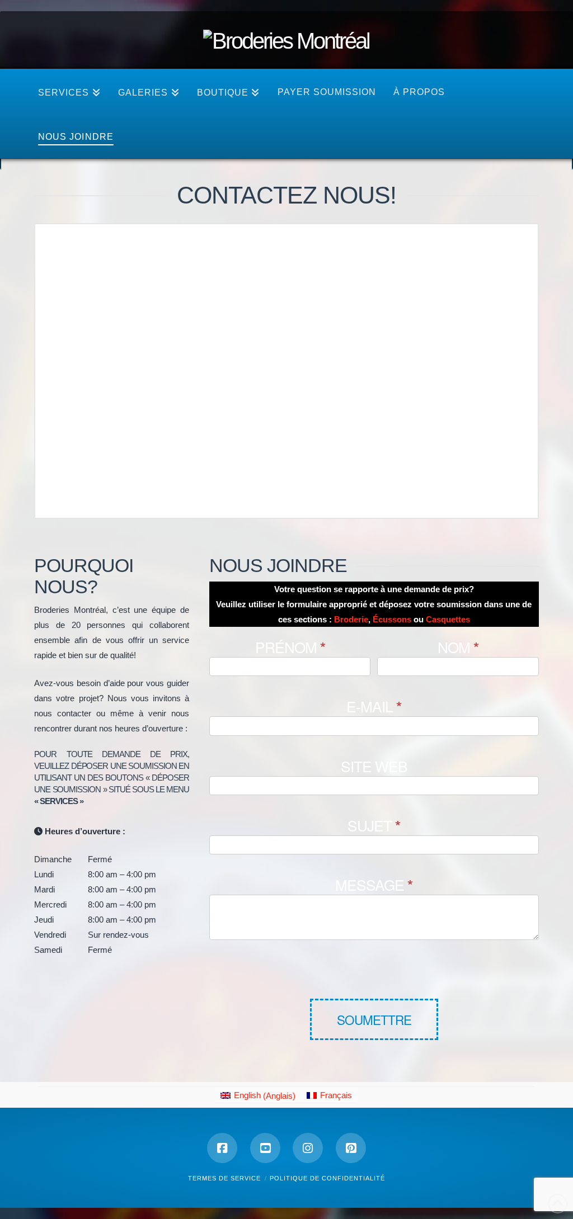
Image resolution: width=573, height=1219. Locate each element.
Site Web (374, 767)
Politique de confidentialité (327, 1178)
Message (373, 886)
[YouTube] (265, 1148)
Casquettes (448, 619)
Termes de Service (224, 1178)
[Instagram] (308, 1148)
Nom (458, 648)
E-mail (373, 707)
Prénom (290, 648)
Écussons (392, 619)
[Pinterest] (351, 1148)
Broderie (351, 619)
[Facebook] (222, 1148)
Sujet (373, 826)
